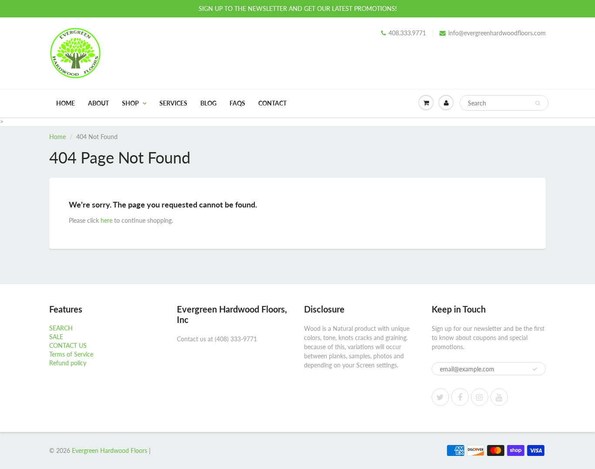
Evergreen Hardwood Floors (109, 450)
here (106, 220)
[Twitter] (440, 397)
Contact (272, 103)
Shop (130, 103)
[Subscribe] (535, 369)
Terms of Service (71, 354)
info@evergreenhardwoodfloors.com (497, 33)
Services (173, 103)
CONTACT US (68, 345)
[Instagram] (479, 397)
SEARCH (61, 328)
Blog (208, 103)
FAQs (237, 103)
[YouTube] (499, 397)
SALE (56, 336)
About (98, 103)
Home (65, 103)
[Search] (538, 103)
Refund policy (67, 363)
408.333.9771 (407, 33)
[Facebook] (460, 397)
